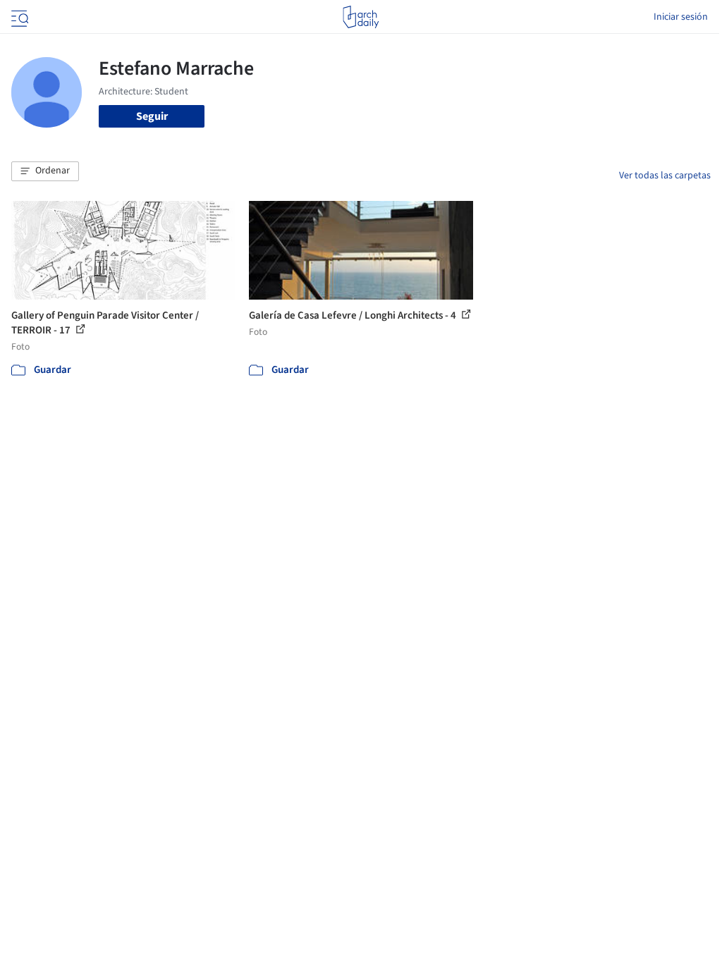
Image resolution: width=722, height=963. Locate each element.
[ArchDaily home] (361, 17)
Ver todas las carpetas (665, 175)
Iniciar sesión (681, 17)
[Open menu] (18, 17)
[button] (45, 171)
